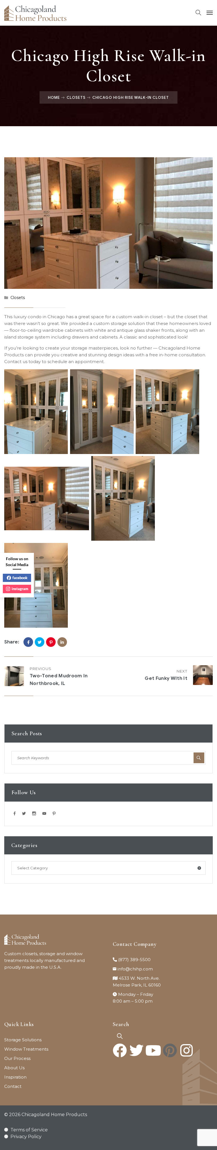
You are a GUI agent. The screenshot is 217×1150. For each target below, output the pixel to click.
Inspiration (15, 1077)
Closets (76, 97)
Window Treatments (26, 1049)
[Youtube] (153, 1050)
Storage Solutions (23, 1039)
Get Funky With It (166, 678)
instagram (20, 588)
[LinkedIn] (62, 642)
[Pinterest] (51, 642)
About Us (14, 1067)
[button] (119, 1036)
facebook (19, 577)
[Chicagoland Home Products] (35, 12)
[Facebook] (28, 642)
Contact (12, 1086)
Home (54, 97)
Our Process (17, 1058)
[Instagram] (186, 1050)
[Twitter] (39, 642)
